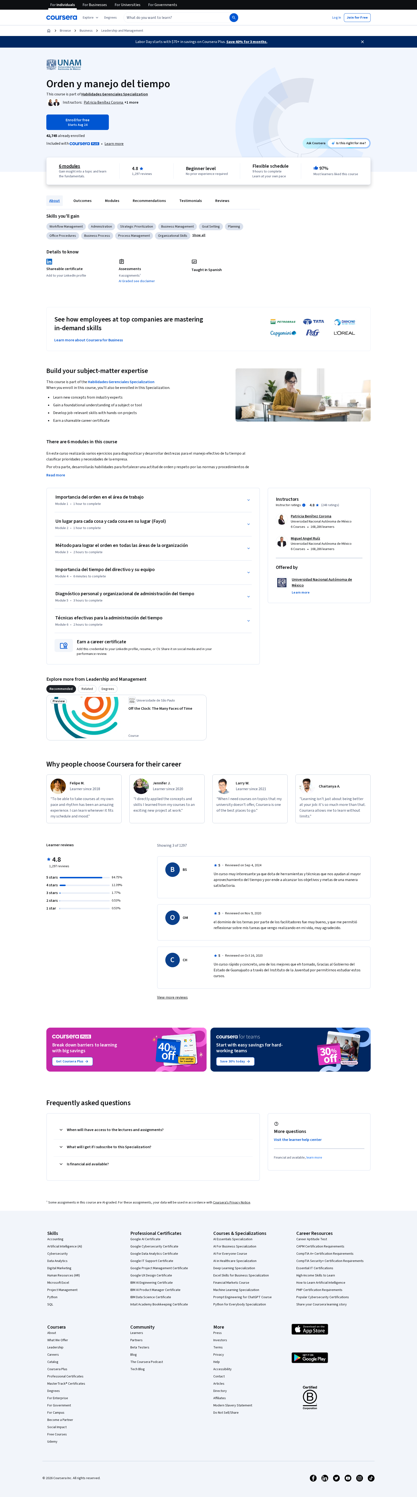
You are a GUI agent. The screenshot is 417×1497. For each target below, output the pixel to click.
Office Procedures (62, 235)
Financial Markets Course (231, 1282)
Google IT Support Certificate (151, 1261)
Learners (136, 1333)
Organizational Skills (172, 235)
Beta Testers (139, 1347)
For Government (59, 1405)
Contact (219, 1376)
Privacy (218, 1354)
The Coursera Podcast (146, 1362)
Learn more (114, 143)
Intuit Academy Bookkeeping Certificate (159, 1304)
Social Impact (57, 1427)
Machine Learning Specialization (236, 1290)
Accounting (55, 1239)
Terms (218, 1347)
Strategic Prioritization (136, 226)
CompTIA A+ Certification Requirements (325, 1253)
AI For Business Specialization (234, 1246)
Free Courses (57, 1434)
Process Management (134, 235)
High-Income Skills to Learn (315, 1275)
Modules (112, 200)
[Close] (362, 41)
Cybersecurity (57, 1253)
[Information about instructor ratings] (304, 505)
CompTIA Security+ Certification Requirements (330, 1261)
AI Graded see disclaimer (137, 281)
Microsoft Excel (58, 1282)
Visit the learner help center (298, 1139)
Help (216, 1362)
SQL (50, 1304)
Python (52, 1297)
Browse (65, 30)
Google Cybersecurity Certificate (154, 1246)
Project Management (62, 1290)
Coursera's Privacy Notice (231, 1202)
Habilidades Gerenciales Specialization (121, 382)
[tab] (61, 689)
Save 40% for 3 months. (246, 41)
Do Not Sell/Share (226, 1412)
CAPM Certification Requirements (320, 1246)
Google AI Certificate (145, 1239)
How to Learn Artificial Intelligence (320, 1282)
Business (86, 30)
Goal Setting (211, 226)
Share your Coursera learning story (321, 1304)
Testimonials (190, 200)
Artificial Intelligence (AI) (64, 1246)
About (54, 200)
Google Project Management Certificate (159, 1268)
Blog (133, 1354)
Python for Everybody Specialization (239, 1304)
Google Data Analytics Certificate (154, 1253)
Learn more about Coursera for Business (88, 340)
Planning (234, 226)
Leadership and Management (122, 30)
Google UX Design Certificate (151, 1275)
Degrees (53, 1391)
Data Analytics (57, 1261)
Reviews (222, 200)
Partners (136, 1340)
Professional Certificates (65, 1376)
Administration (101, 226)
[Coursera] (61, 17)
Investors (220, 1340)
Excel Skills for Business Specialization (241, 1275)
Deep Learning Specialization (234, 1268)
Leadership (55, 1347)
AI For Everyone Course (230, 1253)
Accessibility (222, 1369)
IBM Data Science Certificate (150, 1297)
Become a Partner (60, 1420)
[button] (110, 17)
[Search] (233, 17)
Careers (53, 1354)
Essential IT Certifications (314, 1268)
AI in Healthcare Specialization (235, 1261)
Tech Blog (137, 1369)
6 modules (69, 166)
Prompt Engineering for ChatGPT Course (242, 1297)
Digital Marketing (59, 1268)
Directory (220, 1391)
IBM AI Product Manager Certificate (155, 1290)
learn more (314, 1157)
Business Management (177, 226)
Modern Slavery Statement (232, 1405)
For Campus (55, 1412)
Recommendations (149, 200)
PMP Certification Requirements (319, 1290)
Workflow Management (66, 226)
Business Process (97, 235)
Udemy (52, 1441)
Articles (218, 1383)
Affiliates (219, 1398)
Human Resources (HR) (63, 1275)
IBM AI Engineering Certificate (151, 1282)
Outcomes (82, 200)
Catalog (52, 1362)
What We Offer (57, 1340)
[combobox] (171, 17)
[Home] (48, 30)
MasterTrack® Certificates (66, 1383)
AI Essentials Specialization (232, 1239)
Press (217, 1333)
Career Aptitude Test (311, 1239)
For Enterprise (57, 1398)
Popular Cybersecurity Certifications (322, 1297)
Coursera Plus (57, 1369)
